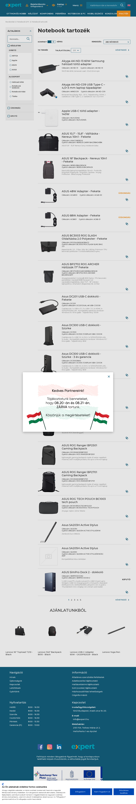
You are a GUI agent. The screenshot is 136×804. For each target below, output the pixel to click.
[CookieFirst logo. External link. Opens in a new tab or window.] (3, 784)
